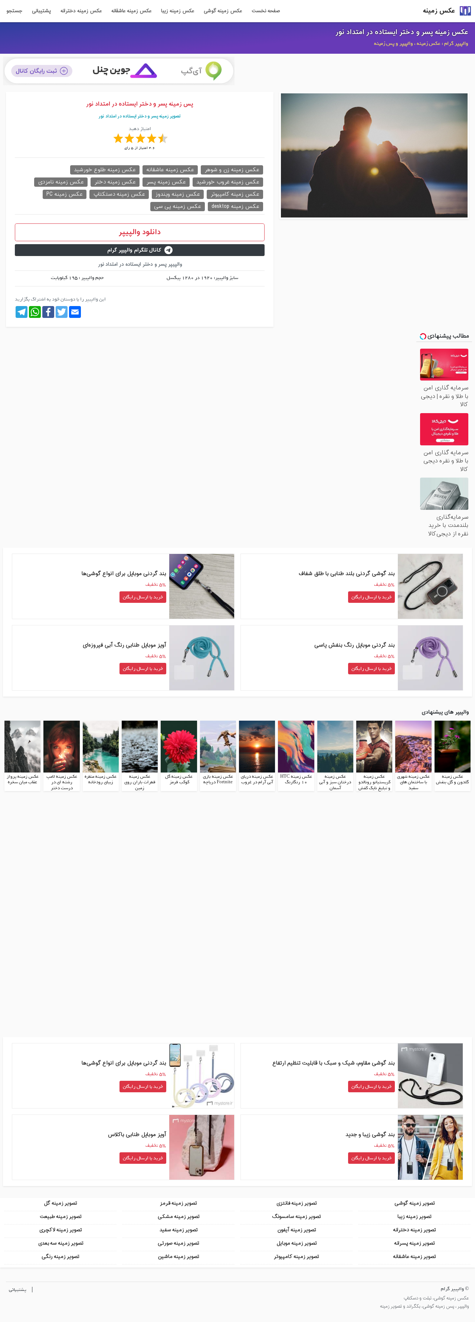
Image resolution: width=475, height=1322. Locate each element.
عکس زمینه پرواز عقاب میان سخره (23, 779)
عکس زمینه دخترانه (81, 11)
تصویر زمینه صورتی (178, 1243)
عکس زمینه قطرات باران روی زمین (139, 782)
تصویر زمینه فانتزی (296, 1203)
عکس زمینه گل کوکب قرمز (179, 779)
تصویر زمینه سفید (179, 1230)
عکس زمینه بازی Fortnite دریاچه (218, 779)
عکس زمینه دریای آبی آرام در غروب (257, 779)
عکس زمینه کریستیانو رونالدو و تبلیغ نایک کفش (374, 782)
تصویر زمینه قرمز (178, 1203)
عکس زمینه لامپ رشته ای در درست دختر (61, 782)
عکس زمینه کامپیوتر (234, 194)
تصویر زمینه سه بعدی (60, 1243)
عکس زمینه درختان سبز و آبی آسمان (335, 782)
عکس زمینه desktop (235, 206)
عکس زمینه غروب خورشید (227, 182)
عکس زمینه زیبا (177, 11)
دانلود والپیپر (140, 232)
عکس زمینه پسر (166, 182)
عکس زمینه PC (64, 194)
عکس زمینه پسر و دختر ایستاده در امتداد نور (401, 32)
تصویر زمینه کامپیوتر (296, 1256)
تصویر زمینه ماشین (178, 1256)
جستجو (14, 11)
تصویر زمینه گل (60, 1203)
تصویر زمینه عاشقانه (414, 1256)
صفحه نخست (266, 11)
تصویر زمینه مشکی (179, 1216)
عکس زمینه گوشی (223, 11)
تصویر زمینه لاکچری (60, 1230)
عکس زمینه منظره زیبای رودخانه (101, 779)
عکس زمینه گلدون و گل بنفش (452, 779)
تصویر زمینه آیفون (296, 1230)
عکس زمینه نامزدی (61, 182)
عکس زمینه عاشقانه (131, 11)
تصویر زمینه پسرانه (414, 1243)
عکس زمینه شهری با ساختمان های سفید (413, 782)
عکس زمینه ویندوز (177, 194)
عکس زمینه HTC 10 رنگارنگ (296, 779)
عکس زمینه (439, 10)
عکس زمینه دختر (115, 182)
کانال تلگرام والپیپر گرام (134, 250)
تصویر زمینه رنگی (60, 1256)
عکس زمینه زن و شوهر (231, 170)
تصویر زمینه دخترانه (414, 1230)
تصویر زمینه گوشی (414, 1203)
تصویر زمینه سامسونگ (296, 1216)
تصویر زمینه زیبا (414, 1216)
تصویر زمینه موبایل (296, 1243)
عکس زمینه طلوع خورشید (105, 170)
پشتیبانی (41, 11)
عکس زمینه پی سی (177, 206)
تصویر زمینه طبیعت (61, 1216)
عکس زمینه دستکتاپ (119, 194)
